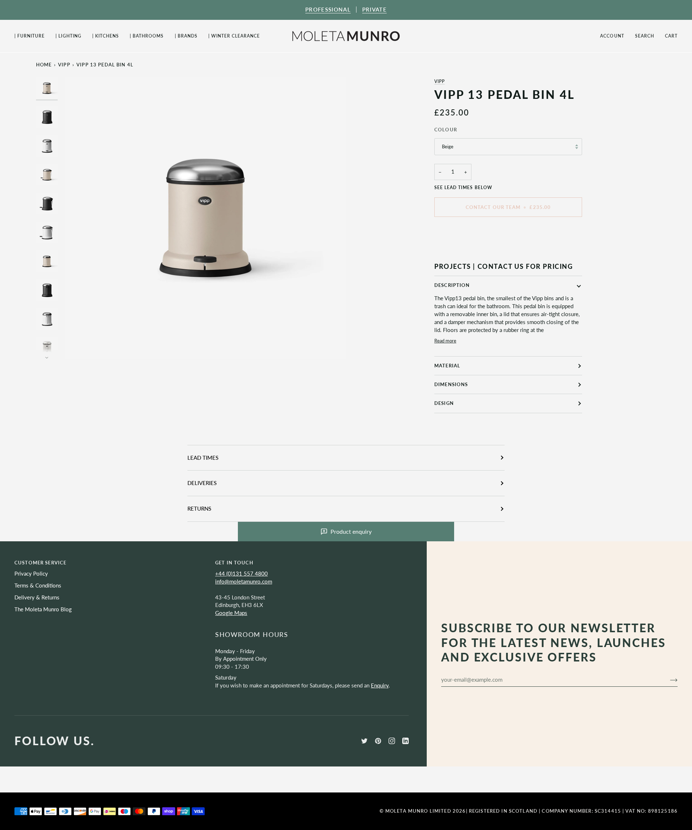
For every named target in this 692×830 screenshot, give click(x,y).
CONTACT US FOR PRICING (525, 266)
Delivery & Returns (36, 597)
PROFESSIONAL (328, 9)
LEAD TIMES (202, 458)
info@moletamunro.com (243, 581)
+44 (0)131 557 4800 (241, 574)
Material (447, 365)
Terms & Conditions (37, 585)
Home (44, 64)
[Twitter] (364, 741)
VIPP (64, 64)
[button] (32, 36)
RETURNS (199, 509)
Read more (445, 341)
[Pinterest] (378, 741)
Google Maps (231, 613)
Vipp (439, 81)
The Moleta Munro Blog (43, 609)
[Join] (668, 680)
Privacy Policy (31, 574)
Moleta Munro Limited (418, 811)
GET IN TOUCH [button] (234, 562)
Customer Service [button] (40, 562)
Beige (447, 146)
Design (444, 403)
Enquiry (380, 685)
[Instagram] (392, 741)
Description (452, 285)
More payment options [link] (461, 251)
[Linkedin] (405, 741)
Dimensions (451, 384)
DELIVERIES (202, 483)
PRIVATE (374, 9)
